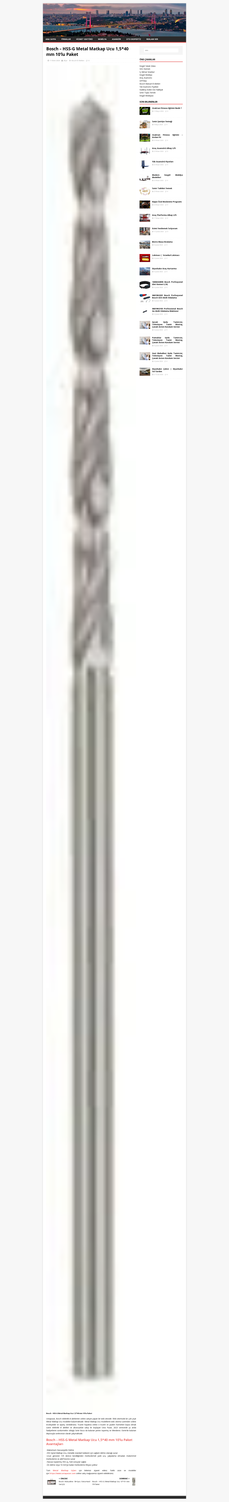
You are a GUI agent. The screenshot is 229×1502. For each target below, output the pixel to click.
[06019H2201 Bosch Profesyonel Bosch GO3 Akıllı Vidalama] (145, 300)
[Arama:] (161, 50)
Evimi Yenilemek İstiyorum (164, 228)
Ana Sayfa (51, 39)
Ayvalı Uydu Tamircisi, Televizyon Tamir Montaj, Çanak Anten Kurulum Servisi (167, 324)
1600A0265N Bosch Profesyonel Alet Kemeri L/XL (167, 283)
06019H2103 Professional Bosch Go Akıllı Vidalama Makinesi (167, 309)
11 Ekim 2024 (55, 60)
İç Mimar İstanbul (147, 72)
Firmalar (66, 39)
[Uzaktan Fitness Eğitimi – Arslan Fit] (145, 140)
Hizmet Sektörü (84, 39)
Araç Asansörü (146, 78)
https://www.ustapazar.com (63, 1473)
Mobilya (102, 39)
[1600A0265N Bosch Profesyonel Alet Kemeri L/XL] (145, 287)
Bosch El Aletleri (78, 60)
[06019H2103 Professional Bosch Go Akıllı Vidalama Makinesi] (145, 314)
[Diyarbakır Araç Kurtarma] (145, 273)
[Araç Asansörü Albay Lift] (145, 153)
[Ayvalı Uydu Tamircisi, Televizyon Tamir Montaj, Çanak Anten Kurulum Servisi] (145, 327)
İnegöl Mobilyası (146, 95)
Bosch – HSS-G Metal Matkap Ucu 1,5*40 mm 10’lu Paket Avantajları (89, 1442)
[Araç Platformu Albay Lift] (145, 220)
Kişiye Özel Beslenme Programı (167, 201)
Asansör (116, 39)
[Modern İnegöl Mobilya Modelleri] (145, 180)
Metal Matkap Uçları (64, 1470)
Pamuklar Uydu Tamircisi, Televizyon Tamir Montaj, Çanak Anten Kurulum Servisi (167, 340)
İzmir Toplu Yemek (148, 92)
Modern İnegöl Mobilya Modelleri (167, 176)
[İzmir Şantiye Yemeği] (145, 126)
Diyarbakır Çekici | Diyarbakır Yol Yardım (167, 370)
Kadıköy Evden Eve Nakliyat (151, 89)
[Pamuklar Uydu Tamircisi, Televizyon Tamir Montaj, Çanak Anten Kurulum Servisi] (145, 343)
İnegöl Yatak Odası (148, 66)
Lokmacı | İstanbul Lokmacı (165, 255)
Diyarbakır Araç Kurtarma (164, 268)
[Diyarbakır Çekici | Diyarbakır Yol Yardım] (145, 374)
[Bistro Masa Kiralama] (145, 247)
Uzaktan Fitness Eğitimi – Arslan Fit (167, 136)
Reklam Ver (152, 39)
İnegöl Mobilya (146, 75)
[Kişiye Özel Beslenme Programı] (145, 207)
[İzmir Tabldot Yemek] (145, 193)
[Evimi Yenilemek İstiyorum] (145, 233)
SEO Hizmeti (145, 69)
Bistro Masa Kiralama (162, 242)
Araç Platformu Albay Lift (164, 215)
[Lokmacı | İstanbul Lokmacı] (145, 260)
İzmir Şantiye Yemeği (162, 121)
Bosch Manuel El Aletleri (150, 83)
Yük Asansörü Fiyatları (149, 87)
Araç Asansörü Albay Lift (164, 148)
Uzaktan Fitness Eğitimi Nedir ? (167, 108)
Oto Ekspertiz (133, 39)
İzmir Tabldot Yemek (162, 188)
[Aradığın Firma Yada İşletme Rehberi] (114, 35)
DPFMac (143, 81)
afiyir (65, 60)
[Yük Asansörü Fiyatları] (145, 166)
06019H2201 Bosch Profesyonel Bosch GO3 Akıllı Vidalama (167, 296)
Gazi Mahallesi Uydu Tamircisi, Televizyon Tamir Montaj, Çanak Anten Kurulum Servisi (167, 355)
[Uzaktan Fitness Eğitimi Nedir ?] (145, 113)
